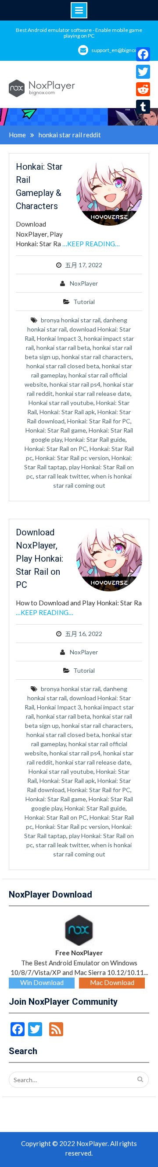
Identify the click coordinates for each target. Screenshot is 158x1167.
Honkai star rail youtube (61, 402)
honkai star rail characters (96, 356)
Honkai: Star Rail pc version (72, 457)
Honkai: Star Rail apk (67, 412)
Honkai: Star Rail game (55, 430)
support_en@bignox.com (120, 50)
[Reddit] (143, 89)
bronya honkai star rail (71, 320)
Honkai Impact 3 (59, 338)
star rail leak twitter (62, 476)
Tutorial (84, 301)
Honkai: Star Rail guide (95, 439)
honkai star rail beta (63, 347)
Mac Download (112, 982)
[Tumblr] (143, 106)
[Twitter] (143, 71)
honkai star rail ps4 (75, 384)
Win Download (42, 982)
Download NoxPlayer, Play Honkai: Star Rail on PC (39, 558)
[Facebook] (143, 54)
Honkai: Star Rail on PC (56, 448)
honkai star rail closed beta (62, 366)
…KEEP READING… (91, 244)
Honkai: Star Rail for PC (98, 421)
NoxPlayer (84, 283)
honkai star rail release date (92, 393)
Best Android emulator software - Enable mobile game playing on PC (79, 33)
